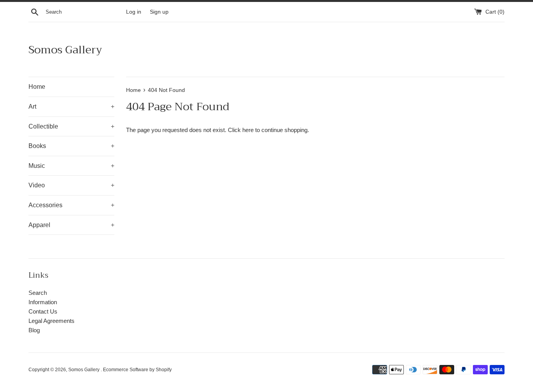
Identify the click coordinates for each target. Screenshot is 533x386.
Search (37, 292)
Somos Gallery (65, 49)
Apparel (71, 225)
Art (71, 106)
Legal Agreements (51, 320)
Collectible (71, 126)
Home (36, 86)
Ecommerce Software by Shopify (137, 369)
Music (71, 165)
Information (42, 302)
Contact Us (42, 311)
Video (71, 185)
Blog (34, 330)
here (248, 130)
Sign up (159, 12)
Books (71, 146)
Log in (133, 12)
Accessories (71, 205)
